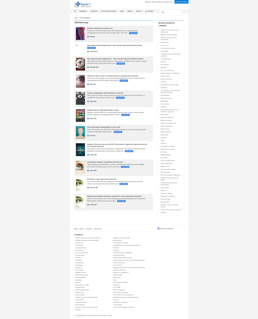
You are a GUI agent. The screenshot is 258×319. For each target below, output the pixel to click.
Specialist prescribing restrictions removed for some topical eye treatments (114, 196)
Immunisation (165, 104)
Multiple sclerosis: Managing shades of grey (103, 110)
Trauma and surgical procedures (171, 210)
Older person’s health (167, 149)
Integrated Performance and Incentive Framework (129, 267)
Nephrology (164, 135)
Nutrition (163, 143)
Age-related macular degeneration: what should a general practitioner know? (114, 45)
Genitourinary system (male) (170, 85)
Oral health (164, 157)
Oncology (164, 152)
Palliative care (165, 166)
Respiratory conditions (168, 196)
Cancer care (165, 45)
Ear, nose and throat (167, 70)
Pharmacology (165, 172)
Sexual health (165, 202)
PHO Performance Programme (170, 175)
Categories (94, 11)
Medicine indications (167, 117)
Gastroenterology (166, 79)
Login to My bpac (181, 2)
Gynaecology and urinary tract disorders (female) (129, 260)
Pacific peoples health (168, 160)
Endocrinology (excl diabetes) (170, 73)
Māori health (165, 114)
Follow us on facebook (166, 228)
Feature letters (165, 76)
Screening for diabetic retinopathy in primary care (105, 162)
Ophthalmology (80, 287)
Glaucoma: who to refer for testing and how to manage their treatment (112, 76)
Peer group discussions (168, 169)
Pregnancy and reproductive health (86, 297)
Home (76, 18)
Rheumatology (165, 199)
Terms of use (168, 2)
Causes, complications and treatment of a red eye (105, 93)
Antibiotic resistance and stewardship (87, 240)
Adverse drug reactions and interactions (88, 238)
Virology (163, 212)
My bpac (150, 11)
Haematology (165, 95)
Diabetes (163, 67)
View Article (133, 33)
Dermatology (165, 64)
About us (148, 2)
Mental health (165, 129)
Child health (164, 51)
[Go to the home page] (82, 4)
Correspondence (166, 59)
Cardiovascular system (168, 48)
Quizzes (138, 11)
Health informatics (166, 98)
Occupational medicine (168, 146)
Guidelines (164, 87)
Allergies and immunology (169, 35)
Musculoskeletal (166, 132)
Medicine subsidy (166, 120)
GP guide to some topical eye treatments (101, 179)
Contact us (159, 2)
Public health (165, 187)
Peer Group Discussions (109, 11)
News (162, 140)
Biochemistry (165, 42)
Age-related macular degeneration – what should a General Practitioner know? (115, 59)
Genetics (163, 82)
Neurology (164, 137)
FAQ (153, 2)
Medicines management (168, 123)
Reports (130, 11)
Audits (122, 11)
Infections (164, 107)
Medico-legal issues (167, 126)
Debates (163, 61)
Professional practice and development (125, 297)
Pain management (166, 163)
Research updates (166, 193)
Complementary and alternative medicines (126, 245)
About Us (82, 229)
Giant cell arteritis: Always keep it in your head (103, 127)
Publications (83, 11)
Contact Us (89, 229)
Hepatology (164, 101)
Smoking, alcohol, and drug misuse (86, 307)
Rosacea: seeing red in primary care (100, 28)
